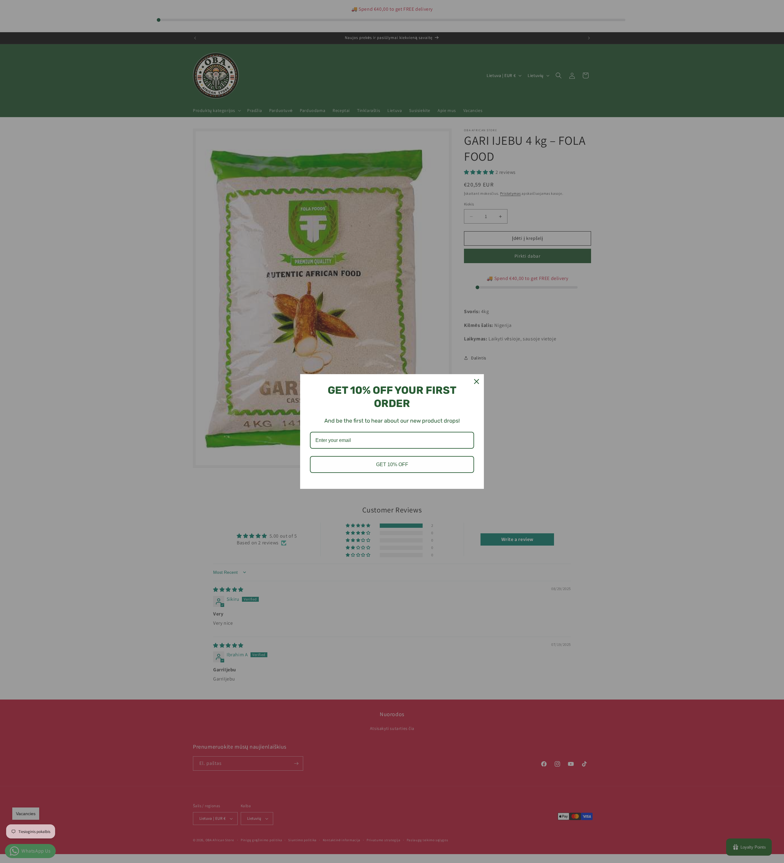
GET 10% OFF (392, 464)
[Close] (476, 381)
